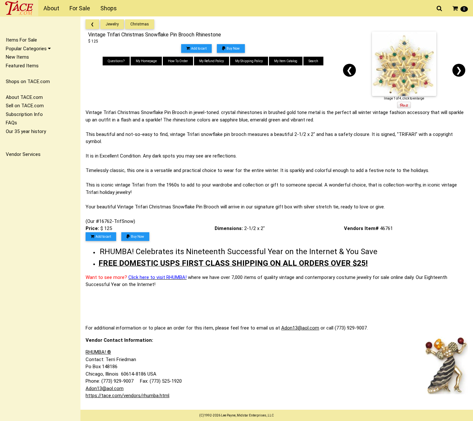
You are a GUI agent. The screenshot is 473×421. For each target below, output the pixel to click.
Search (313, 61)
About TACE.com (24, 97)
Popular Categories (27, 49)
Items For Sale (21, 40)
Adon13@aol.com (300, 328)
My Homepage (146, 61)
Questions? (116, 61)
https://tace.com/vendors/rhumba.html (127, 395)
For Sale (80, 8)
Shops (108, 8)
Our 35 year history (26, 131)
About (51, 8)
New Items (17, 57)
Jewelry (112, 24)
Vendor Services (23, 154)
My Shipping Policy (249, 61)
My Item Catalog (285, 61)
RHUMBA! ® (98, 352)
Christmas (139, 24)
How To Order (178, 61)
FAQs (11, 123)
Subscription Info (24, 114)
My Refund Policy (211, 61)
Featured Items (22, 66)
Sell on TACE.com (25, 106)
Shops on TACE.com (28, 81)
